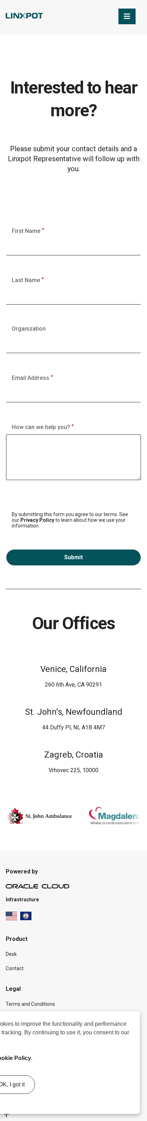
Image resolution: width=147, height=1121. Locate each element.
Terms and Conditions (30, 1004)
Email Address (31, 377)
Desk (11, 954)
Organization (29, 328)
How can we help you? (41, 427)
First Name (27, 231)
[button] (35, 1059)
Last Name (26, 280)
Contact (15, 968)
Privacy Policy (37, 520)
